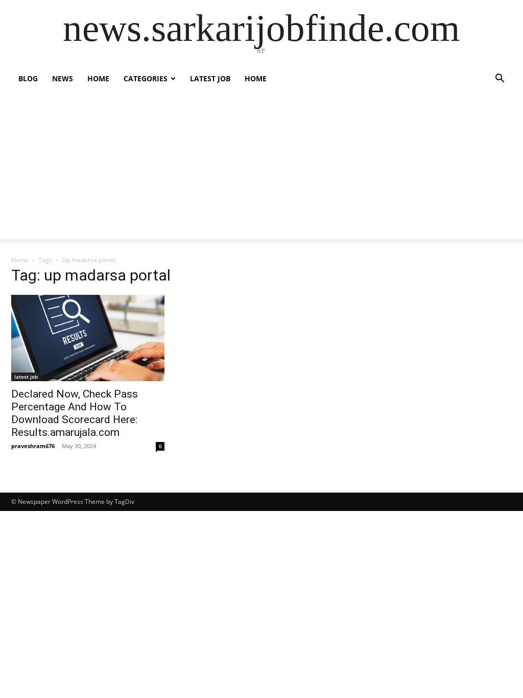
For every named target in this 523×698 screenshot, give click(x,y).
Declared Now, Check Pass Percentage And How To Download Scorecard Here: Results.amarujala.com (74, 413)
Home (98, 78)
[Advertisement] (261, 167)
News (62, 78)
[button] (499, 79)
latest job (210, 78)
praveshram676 (33, 446)
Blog (28, 78)
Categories (146, 78)
